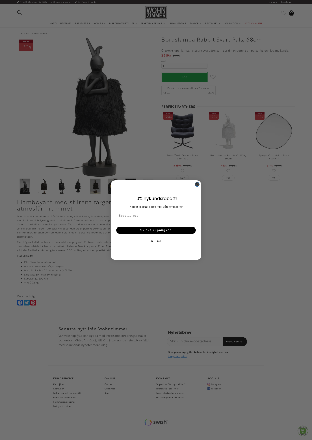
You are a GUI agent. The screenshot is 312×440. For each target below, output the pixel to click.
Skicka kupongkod (156, 230)
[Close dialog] (197, 184)
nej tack (156, 241)
